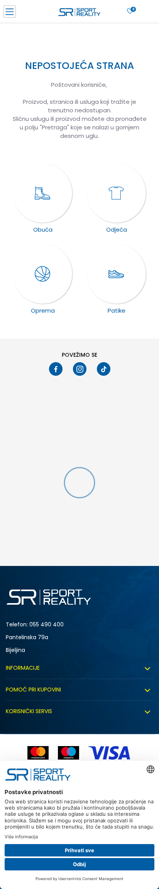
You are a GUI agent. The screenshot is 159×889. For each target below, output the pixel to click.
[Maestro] (68, 753)
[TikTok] (103, 369)
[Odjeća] (116, 193)
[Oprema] (43, 274)
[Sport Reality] (79, 14)
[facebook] (56, 369)
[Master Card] (38, 753)
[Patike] (116, 274)
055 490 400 (46, 624)
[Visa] (110, 753)
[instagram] (79, 369)
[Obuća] (43, 193)
